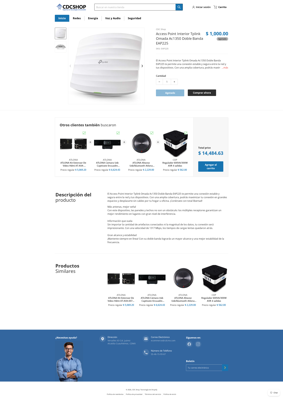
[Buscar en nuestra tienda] (179, 7)
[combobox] (137, 7)
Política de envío (169, 394)
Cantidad (161, 75)
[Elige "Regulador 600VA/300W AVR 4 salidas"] (185, 132)
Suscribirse (225, 367)
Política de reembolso (115, 394)
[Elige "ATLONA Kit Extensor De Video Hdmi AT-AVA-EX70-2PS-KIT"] (84, 132)
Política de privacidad (134, 394)
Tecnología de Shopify (148, 389)
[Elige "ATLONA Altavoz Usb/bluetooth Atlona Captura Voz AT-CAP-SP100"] (151, 132)
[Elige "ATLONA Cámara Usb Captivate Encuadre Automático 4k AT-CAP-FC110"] (118, 132)
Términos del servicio (153, 394)
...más (225, 67)
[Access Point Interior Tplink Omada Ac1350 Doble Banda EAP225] (60, 33)
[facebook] (189, 344)
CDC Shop (136, 389)
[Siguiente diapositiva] (142, 66)
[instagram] (198, 344)
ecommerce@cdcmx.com (163, 340)
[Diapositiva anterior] (70, 66)
